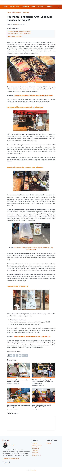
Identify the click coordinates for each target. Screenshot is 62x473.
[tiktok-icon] (9, 463)
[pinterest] (23, 355)
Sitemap (35, 452)
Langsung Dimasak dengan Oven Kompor (19, 31)
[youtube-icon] (6, 463)
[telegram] (20, 355)
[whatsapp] (17, 355)
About (35, 443)
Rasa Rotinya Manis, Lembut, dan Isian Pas (19, 33)
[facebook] (10, 355)
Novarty (11, 445)
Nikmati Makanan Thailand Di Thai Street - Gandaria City (32, 336)
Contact (35, 450)
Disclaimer (36, 448)
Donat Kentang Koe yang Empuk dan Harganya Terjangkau (17, 380)
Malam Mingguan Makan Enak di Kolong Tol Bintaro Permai (41, 406)
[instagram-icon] (3, 463)
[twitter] (14, 355)
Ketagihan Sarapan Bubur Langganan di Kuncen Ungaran (18, 406)
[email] (26, 355)
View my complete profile (11, 458)
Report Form (37, 455)
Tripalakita (33, 470)
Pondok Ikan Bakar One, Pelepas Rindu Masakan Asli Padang (33, 95)
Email (49, 443)
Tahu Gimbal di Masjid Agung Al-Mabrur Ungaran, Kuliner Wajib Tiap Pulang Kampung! (42, 381)
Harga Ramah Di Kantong (15, 36)
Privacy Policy (37, 446)
